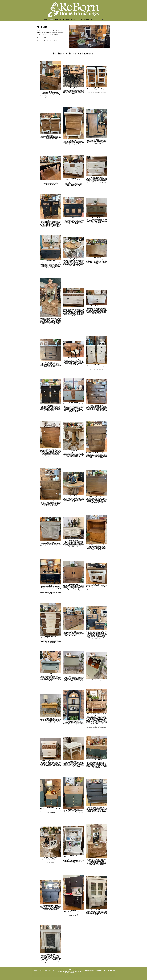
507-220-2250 (41, 37)
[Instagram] (108, 970)
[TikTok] (105, 970)
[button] (102, 19)
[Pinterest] (114, 970)
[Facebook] (111, 970)
